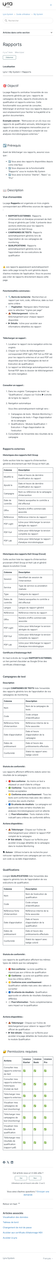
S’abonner (9, 57)
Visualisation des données (15, 1217)
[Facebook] (4, 1162)
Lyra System (8, 14)
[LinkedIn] (12, 1162)
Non (35, 1178)
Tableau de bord (10, 1222)
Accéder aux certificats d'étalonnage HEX (23, 1232)
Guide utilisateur (23, 14)
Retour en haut (10, 1204)
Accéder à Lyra (10, 1237)
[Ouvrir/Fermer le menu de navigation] (51, 5)
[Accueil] (7, 4)
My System (38, 14)
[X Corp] (8, 1162)
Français (47, 1258)
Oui (21, 1178)
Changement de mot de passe (17, 1227)
